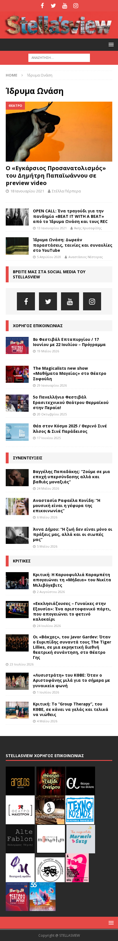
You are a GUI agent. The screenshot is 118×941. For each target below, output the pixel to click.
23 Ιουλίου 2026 (22, 664)
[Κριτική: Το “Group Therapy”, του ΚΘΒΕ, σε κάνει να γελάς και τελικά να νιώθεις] (17, 710)
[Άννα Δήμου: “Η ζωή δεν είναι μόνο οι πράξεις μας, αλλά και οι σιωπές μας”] (17, 535)
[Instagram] (76, 5)
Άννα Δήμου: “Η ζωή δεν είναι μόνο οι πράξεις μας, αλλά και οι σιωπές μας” (72, 534)
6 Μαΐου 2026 (47, 517)
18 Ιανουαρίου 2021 (27, 191)
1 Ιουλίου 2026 (48, 692)
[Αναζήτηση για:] (59, 57)
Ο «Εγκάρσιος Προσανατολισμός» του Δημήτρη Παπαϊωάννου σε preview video (56, 175)
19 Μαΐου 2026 (48, 351)
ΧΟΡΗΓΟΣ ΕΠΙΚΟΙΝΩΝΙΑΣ (38, 325)
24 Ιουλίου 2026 (49, 626)
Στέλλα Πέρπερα (66, 191)
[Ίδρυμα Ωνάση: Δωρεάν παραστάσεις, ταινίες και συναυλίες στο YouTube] (17, 245)
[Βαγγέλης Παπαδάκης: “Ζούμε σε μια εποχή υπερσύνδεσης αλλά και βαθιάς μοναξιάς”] (17, 477)
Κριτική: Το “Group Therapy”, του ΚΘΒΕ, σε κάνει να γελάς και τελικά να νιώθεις (70, 709)
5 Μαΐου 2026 (47, 546)
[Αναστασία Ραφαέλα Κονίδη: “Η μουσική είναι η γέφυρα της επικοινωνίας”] (17, 506)
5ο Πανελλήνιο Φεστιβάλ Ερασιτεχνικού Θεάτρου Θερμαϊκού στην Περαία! (71, 402)
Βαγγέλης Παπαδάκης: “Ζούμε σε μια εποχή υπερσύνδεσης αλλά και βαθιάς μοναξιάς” (71, 476)
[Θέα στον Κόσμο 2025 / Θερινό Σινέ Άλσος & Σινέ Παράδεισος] (17, 432)
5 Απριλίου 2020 (49, 257)
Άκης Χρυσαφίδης (88, 228)
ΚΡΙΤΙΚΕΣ (22, 561)
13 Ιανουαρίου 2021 (52, 228)
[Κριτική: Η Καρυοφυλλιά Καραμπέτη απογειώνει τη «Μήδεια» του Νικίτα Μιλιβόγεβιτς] (17, 580)
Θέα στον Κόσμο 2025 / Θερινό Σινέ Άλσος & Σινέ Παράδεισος (70, 428)
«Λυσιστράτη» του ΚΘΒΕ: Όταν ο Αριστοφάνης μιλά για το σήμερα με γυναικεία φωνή (71, 680)
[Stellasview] (59, 35)
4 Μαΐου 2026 (47, 721)
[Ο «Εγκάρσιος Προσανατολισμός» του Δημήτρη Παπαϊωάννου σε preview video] (59, 131)
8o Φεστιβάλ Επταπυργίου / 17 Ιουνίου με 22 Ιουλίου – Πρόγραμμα (69, 342)
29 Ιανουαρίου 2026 (52, 385)
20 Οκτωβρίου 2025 (52, 414)
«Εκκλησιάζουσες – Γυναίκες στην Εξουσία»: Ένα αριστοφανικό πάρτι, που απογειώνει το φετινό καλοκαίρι (72, 611)
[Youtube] (65, 5)
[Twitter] (53, 5)
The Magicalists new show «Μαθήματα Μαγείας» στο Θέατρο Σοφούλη (69, 373)
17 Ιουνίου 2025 (49, 438)
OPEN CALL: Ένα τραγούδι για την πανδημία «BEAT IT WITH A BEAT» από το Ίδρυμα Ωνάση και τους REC (70, 216)
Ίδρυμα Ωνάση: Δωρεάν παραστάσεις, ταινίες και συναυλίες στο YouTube (72, 245)
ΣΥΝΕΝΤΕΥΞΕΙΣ (27, 458)
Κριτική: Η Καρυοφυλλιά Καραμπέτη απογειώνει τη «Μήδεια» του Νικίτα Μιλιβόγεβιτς (72, 580)
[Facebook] (42, 5)
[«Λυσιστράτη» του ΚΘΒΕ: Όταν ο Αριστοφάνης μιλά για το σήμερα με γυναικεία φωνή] (17, 681)
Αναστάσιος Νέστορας (85, 257)
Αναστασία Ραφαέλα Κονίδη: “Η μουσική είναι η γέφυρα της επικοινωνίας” (66, 505)
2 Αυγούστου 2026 (51, 592)
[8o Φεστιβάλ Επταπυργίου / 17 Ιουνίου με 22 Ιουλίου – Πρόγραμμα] (17, 345)
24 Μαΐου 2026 (48, 488)
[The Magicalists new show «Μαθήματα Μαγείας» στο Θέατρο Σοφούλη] (17, 374)
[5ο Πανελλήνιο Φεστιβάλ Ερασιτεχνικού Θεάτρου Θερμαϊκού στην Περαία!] (17, 403)
